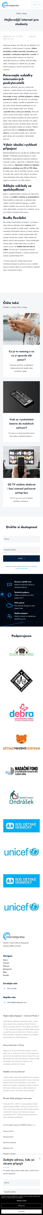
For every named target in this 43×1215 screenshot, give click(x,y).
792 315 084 (11, 988)
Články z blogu (21, 13)
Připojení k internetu (9, 1154)
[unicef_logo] (21, 841)
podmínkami (25, 566)
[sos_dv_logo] (21, 814)
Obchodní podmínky (9, 1142)
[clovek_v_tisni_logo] (21, 669)
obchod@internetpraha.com (16, 1002)
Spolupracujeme (8, 1137)
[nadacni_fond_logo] (21, 759)
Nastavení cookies (21, 1200)
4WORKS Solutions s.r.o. (27, 1125)
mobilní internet (23, 246)
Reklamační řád (8, 1148)
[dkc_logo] (21, 730)
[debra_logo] (21, 701)
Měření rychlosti (15, 946)
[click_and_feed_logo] (21, 639)
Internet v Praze (8, 943)
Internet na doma (8, 1131)
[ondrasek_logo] (21, 785)
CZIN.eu (17, 943)
